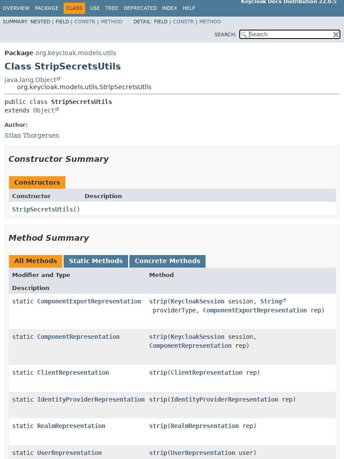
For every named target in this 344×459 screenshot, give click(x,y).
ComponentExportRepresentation (89, 301)
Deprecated (140, 8)
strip (158, 301)
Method (111, 22)
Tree (111, 8)
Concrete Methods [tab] (167, 260)
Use (95, 8)
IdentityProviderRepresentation (91, 399)
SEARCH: (225, 35)
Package (47, 8)
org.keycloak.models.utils (75, 52)
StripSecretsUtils (42, 209)
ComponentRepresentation (78, 336)
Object (44, 110)
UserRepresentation (69, 452)
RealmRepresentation (71, 425)
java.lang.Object (30, 79)
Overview (16, 8)
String (271, 301)
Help (189, 8)
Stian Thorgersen (31, 135)
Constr (84, 22)
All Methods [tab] (35, 260)
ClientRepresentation (73, 372)
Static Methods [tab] (96, 260)
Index (169, 8)
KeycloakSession (197, 301)
